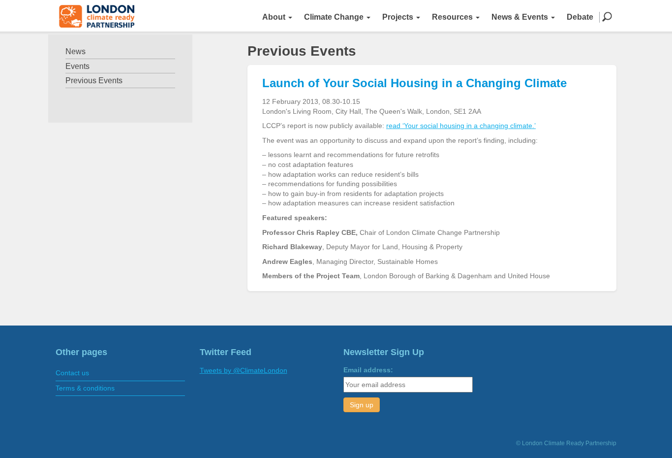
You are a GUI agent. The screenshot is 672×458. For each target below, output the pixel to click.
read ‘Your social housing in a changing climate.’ (461, 126)
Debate (580, 17)
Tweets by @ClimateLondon (243, 370)
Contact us (72, 373)
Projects (398, 17)
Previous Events (93, 80)
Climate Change (335, 17)
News (75, 51)
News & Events (520, 17)
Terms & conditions (85, 388)
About (274, 17)
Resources (453, 17)
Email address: (368, 370)
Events (77, 66)
